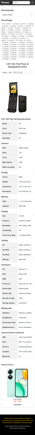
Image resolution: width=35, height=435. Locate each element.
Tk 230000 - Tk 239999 (26, 46)
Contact (26, 426)
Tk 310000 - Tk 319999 (26, 55)
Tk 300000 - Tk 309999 (9, 55)
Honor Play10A (17, 399)
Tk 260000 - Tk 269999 (9, 51)
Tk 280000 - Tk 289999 (9, 53)
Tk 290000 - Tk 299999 (26, 53)
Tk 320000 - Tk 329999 (9, 57)
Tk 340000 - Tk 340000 (9, 59)
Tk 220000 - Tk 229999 (9, 46)
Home (5, 73)
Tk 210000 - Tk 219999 (26, 44)
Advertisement (14, 428)
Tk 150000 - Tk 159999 (18, 38)
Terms (16, 426)
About (11, 426)
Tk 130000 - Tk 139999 (17, 36)
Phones (5, 2)
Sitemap (22, 428)
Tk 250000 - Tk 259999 (26, 48)
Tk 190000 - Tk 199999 (25, 42)
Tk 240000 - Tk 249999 (9, 48)
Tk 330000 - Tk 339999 (26, 57)
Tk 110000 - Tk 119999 (15, 34)
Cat (10, 73)
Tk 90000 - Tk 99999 (13, 32)
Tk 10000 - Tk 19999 (19, 24)
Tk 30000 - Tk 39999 (16, 26)
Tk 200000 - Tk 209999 (9, 44)
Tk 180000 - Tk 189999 (9, 42)
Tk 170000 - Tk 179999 (23, 40)
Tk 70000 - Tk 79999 (13, 30)
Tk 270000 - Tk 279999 (26, 51)
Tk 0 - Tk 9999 (6, 24)
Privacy (21, 426)
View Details (17, 404)
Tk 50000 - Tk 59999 (13, 28)
